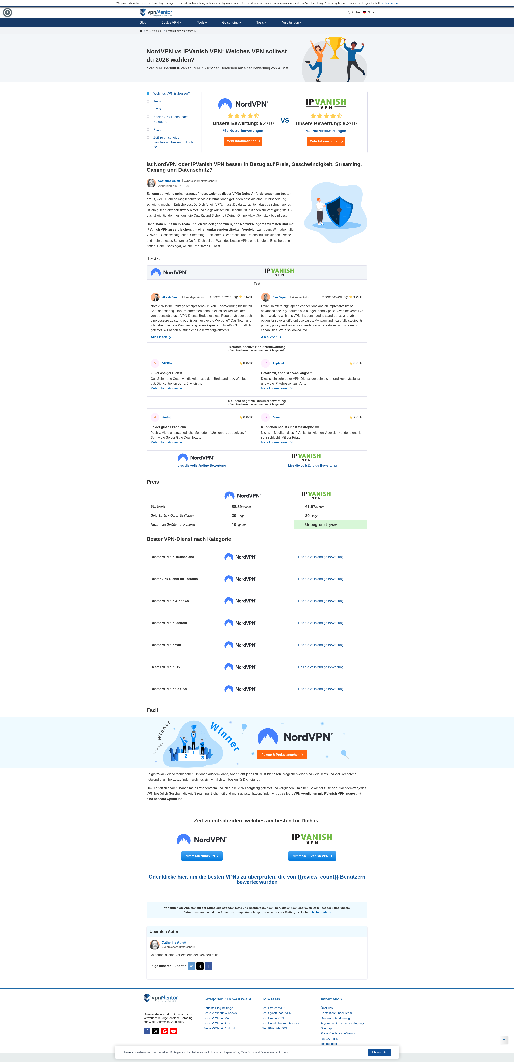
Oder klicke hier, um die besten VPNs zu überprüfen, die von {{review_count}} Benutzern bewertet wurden (257, 879)
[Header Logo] (156, 12)
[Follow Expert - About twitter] (200, 966)
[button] (7, 12)
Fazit (156, 129)
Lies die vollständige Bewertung (201, 465)
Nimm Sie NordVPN (200, 856)
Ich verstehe (379, 1052)
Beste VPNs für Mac (216, 1018)
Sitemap (326, 1028)
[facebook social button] (147, 1031)
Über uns (327, 1008)
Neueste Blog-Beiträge (218, 1008)
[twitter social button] (155, 1031)
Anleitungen (290, 22)
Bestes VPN (170, 22)
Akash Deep (170, 297)
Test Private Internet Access (280, 1023)
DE (369, 12)
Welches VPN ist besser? (171, 93)
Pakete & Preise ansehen (280, 754)
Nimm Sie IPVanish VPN (310, 856)
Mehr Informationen (242, 141)
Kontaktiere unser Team (336, 1013)
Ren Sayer (280, 297)
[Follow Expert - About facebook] (208, 966)
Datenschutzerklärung (335, 1018)
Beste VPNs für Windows (220, 1013)
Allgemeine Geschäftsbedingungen (343, 1023)
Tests (260, 22)
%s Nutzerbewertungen (243, 131)
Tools (200, 22)
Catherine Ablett (169, 180)
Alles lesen (159, 337)
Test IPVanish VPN (274, 1028)
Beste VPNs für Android (219, 1028)
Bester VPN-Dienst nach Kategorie (170, 119)
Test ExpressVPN (274, 1008)
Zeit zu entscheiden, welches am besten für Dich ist (173, 142)
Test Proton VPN (273, 1018)
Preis (157, 109)
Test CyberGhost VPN (276, 1013)
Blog (143, 22)
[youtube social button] (173, 1031)
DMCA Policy (330, 1038)
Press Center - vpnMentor (338, 1033)
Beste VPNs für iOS (216, 1023)
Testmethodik (329, 1043)
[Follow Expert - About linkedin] (191, 966)
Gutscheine (230, 22)
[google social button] (164, 1031)
